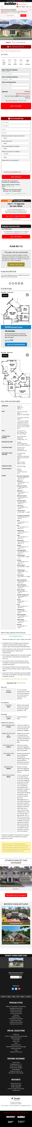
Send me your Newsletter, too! (12, 172)
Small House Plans (16, 1048)
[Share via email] (10, 283)
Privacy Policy (23, 12)
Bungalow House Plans (16, 1008)
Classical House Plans (16, 1010)
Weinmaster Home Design (16, 1073)
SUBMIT (23, 15)
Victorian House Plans (16, 1024)
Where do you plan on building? (11, 151)
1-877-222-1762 (22, 101)
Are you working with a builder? (10, 146)
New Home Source (16, 1083)
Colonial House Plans (16, 1011)
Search (4, 996)
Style (6, 51)
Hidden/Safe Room (16, 1038)
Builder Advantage (16, 1085)
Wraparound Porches (16, 1052)
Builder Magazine (16, 1087)
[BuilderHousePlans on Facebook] (12, 989)
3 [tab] (17, 41)
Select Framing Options (9, 82)
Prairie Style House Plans (15, 51)
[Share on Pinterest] (21, 283)
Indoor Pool (16, 1041)
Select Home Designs (16, 1066)
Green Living (16, 1062)
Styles (9, 996)
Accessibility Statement (25, 1105)
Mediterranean (16, 1017)
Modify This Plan (16, 264)
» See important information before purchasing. (14, 679)
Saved (19, 7)
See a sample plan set (16, 636)
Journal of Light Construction (16, 1088)
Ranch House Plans (16, 1020)
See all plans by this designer (16, 895)
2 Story (16, 1050)
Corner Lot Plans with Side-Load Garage (16, 1036)
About (22, 996)
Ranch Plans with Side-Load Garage (16, 1046)
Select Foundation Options (10, 77)
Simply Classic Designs (16, 1067)
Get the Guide (16, 237)
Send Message (16, 177)
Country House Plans (16, 1013)
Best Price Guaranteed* (23, 94)
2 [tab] (15, 41)
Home (2, 51)
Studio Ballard (16, 1069)
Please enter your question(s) (10, 160)
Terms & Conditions (12, 12)
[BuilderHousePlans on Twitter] (16, 989)
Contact (28, 996)
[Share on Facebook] (16, 283)
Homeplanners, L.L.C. (16, 1064)
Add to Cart (16, 106)
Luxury (16, 1043)
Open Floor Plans (16, 1045)
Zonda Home (16, 1090)
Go (20, 977)
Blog (13, 996)
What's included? (6, 71)
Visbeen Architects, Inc (16, 1071)
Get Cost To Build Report (16, 216)
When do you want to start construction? (13, 136)
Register (23, 7)
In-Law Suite (16, 1039)
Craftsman (16, 1015)
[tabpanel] (16, 29)
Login (27, 7)
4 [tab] (19, 41)
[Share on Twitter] (18, 283)
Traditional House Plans (16, 1022)
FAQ (18, 996)
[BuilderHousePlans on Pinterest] (19, 989)
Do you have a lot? (7, 141)
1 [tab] (12, 41)
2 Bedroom (16, 1034)
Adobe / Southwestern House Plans (16, 1006)
